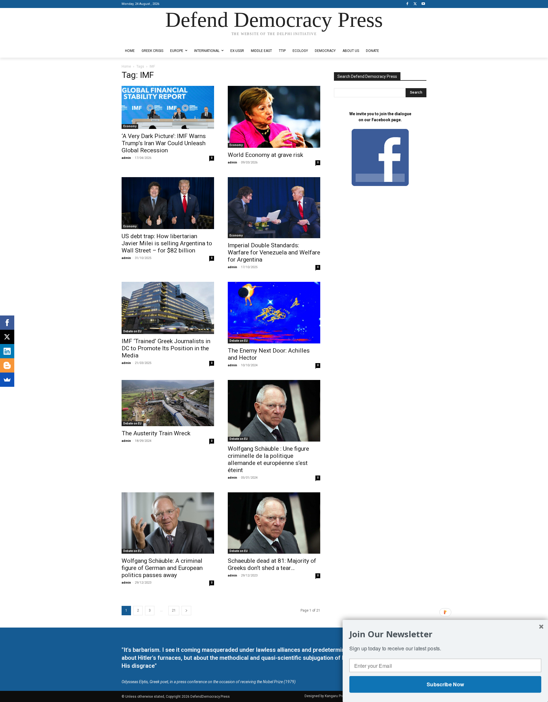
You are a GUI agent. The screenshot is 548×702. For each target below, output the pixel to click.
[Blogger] (7, 365)
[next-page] (186, 610)
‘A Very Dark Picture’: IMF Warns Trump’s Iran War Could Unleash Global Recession (164, 143)
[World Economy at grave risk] (274, 117)
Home (126, 66)
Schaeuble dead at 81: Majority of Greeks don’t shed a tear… (272, 564)
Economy (129, 126)
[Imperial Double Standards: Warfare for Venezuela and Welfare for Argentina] (274, 207)
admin (126, 158)
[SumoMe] (7, 380)
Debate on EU (132, 331)
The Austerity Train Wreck (156, 433)
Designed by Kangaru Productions (144, 39)
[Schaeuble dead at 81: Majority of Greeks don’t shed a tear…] (274, 523)
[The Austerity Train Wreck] (168, 403)
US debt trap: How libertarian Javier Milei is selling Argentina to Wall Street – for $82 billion (167, 243)
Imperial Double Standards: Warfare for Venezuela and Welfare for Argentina (274, 252)
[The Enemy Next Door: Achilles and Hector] (274, 312)
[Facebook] (407, 4)
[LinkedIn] (7, 351)
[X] (415, 4)
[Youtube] (423, 4)
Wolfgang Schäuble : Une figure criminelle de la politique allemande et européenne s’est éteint (268, 459)
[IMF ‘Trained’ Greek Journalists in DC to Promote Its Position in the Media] (168, 308)
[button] (445, 634)
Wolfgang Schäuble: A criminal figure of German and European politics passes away (162, 567)
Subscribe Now (445, 684)
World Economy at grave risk (265, 154)
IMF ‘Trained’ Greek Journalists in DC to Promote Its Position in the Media (166, 348)
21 (174, 610)
